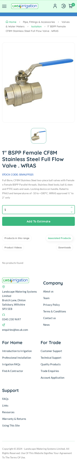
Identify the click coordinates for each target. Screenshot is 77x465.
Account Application (52, 377)
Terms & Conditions (54, 311)
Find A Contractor (12, 371)
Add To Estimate (38, 221)
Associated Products (59, 238)
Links (5, 405)
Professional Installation (16, 357)
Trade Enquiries (50, 371)
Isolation (36, 26)
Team (46, 298)
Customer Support (51, 351)
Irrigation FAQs (11, 364)
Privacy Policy (51, 304)
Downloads (64, 247)
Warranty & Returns (14, 418)
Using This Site (11, 425)
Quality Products (51, 364)
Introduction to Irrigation (17, 351)
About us (48, 291)
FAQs (5, 398)
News (46, 324)
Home (12, 22)
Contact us (49, 318)
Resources (8, 412)
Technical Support (51, 357)
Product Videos (13, 247)
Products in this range (16, 238)
